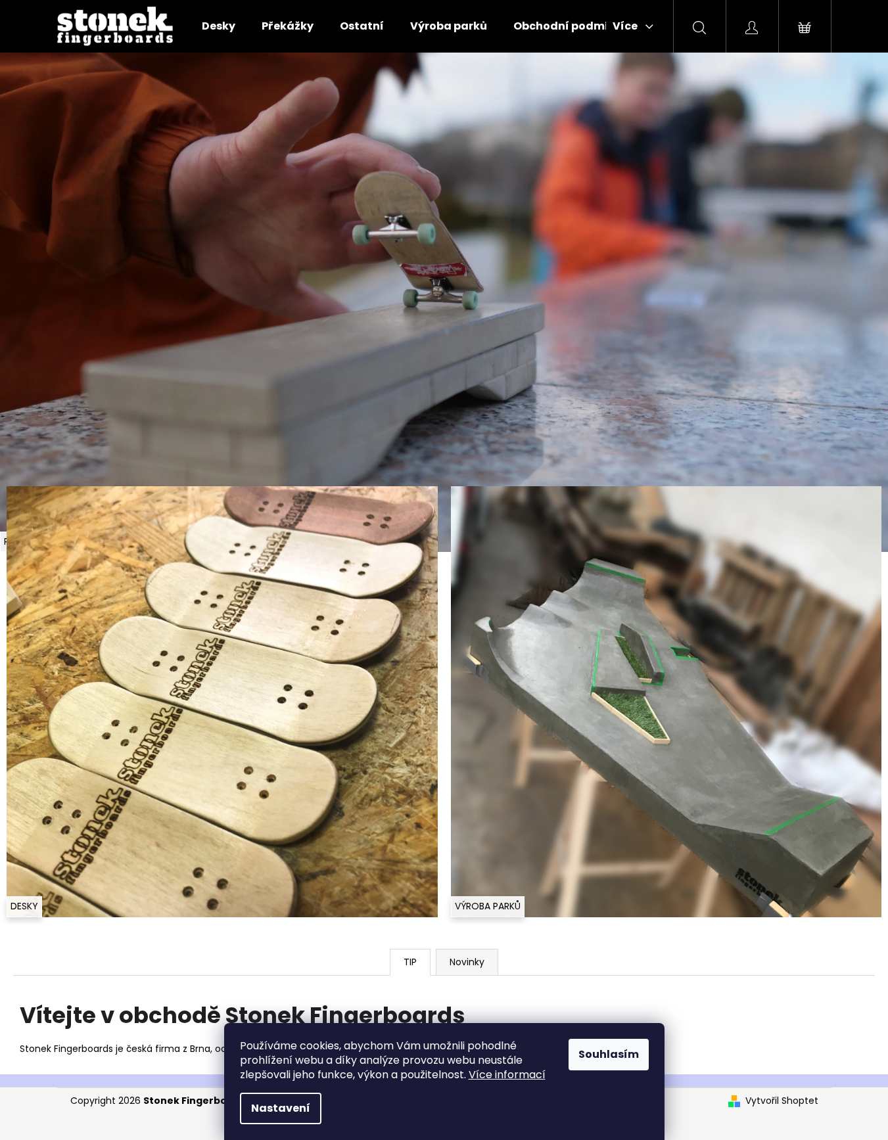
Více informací (507, 1074)
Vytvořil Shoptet (781, 1101)
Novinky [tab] (467, 962)
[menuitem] (218, 26)
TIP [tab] (410, 962)
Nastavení (280, 1108)
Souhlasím (608, 1054)
